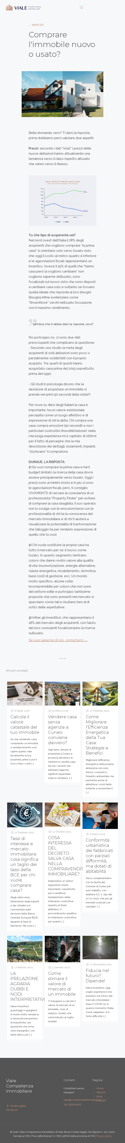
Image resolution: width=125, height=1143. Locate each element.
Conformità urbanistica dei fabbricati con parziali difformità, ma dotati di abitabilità (99, 856)
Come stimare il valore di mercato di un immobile (62, 984)
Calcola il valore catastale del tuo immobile (24, 724)
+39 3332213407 (72, 1104)
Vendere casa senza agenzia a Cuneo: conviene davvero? (62, 729)
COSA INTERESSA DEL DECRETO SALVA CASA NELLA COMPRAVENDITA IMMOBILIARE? (67, 856)
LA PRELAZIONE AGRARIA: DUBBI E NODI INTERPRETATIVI (27, 986)
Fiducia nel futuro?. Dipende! (97, 975)
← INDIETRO (36, 25)
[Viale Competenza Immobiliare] (23, 7)
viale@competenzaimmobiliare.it (82, 1099)
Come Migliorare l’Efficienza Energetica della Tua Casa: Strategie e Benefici (97, 735)
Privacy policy (104, 1136)
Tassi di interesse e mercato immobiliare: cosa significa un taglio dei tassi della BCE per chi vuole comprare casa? (24, 864)
